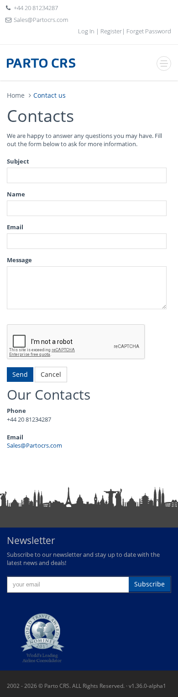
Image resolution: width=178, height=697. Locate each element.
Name (16, 194)
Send (20, 374)
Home (16, 95)
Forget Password (148, 31)
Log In (87, 31)
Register (110, 31)
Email (15, 227)
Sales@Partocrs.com (41, 20)
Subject (18, 161)
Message (19, 260)
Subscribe (149, 584)
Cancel (51, 374)
